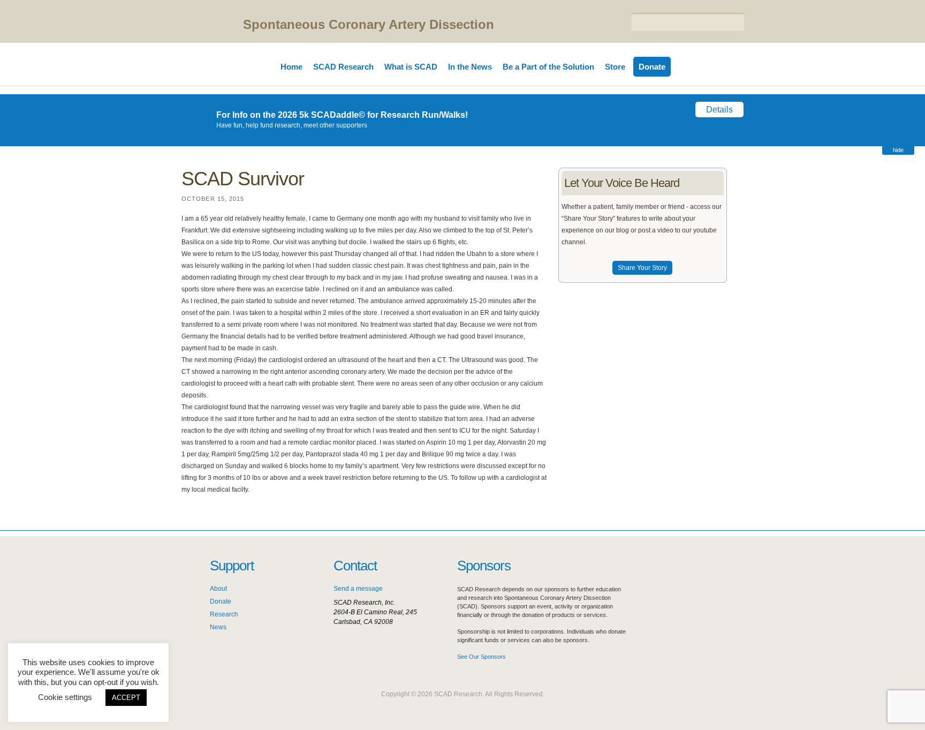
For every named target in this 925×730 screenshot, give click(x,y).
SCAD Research (343, 66)
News (218, 627)
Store (615, 66)
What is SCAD (410, 66)
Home (291, 66)
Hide (898, 150)
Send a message (358, 588)
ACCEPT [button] (126, 698)
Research (224, 614)
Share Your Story (642, 268)
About (218, 588)
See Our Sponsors (481, 656)
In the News (470, 66)
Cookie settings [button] (65, 697)
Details (719, 109)
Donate (652, 66)
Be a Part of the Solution (548, 66)
